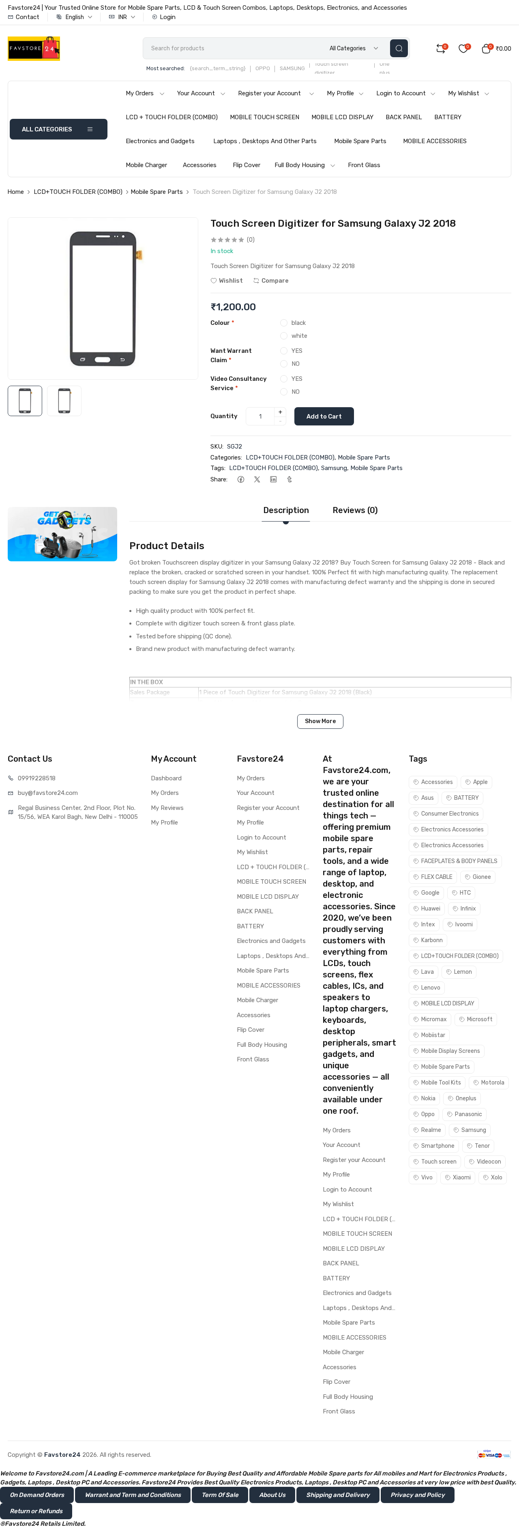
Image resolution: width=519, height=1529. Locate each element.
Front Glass (364, 165)
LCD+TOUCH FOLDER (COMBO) (78, 191)
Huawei (430, 908)
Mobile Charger (146, 165)
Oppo (428, 1114)
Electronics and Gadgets (160, 141)
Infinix (468, 908)
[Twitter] (257, 479)
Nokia (428, 1098)
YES (297, 350)
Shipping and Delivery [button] (338, 1495)
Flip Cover (246, 165)
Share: (218, 479)
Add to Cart (324, 416)
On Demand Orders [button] (37, 1495)
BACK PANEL (404, 117)
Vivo (427, 1177)
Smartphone (438, 1145)
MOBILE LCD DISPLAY (342, 117)
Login (168, 17)
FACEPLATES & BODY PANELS (459, 861)
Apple (480, 782)
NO (296, 363)
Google (430, 892)
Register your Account (269, 93)
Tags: (217, 468)
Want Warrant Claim (231, 355)
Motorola (492, 1082)
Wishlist (231, 280)
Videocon (489, 1161)
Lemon (463, 972)
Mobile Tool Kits (441, 1082)
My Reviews (167, 808)
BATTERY (447, 117)
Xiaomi (462, 1177)
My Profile (340, 93)
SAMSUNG (292, 68)
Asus (427, 798)
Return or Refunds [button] (36, 1511)
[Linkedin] (273, 479)
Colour (222, 322)
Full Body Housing (300, 165)
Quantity (224, 416)
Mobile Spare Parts (360, 141)
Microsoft (480, 1019)
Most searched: (165, 68)
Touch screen (439, 1161)
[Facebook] (241, 479)
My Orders (140, 93)
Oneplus (466, 1098)
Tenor (482, 1145)
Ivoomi (464, 924)
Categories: (226, 457)
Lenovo (430, 987)
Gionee (482, 877)
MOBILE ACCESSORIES (435, 141)
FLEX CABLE (437, 877)
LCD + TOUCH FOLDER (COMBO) (172, 117)
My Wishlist (463, 93)
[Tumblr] (289, 479)
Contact (27, 17)
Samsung (334, 468)
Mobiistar (433, 1035)
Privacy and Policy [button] (417, 1495)
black (299, 322)
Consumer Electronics (450, 813)
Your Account (196, 93)
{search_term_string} (218, 68)
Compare (275, 280)
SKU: (216, 446)
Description (286, 510)
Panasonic (468, 1114)
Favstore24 (62, 1454)
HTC (465, 892)
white (299, 335)
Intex (428, 924)
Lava (427, 972)
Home (15, 191)
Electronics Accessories (452, 829)
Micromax (434, 1019)
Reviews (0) (355, 510)
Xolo (496, 1177)
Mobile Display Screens (450, 1051)
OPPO (262, 68)
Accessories (200, 165)
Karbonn (432, 940)
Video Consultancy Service (238, 383)
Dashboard (166, 778)
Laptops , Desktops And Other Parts (265, 141)
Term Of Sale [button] (220, 1495)
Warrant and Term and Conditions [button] (133, 1495)
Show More (320, 721)
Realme (431, 1130)
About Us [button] (272, 1495)
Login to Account (401, 93)
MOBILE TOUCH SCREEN (264, 117)
